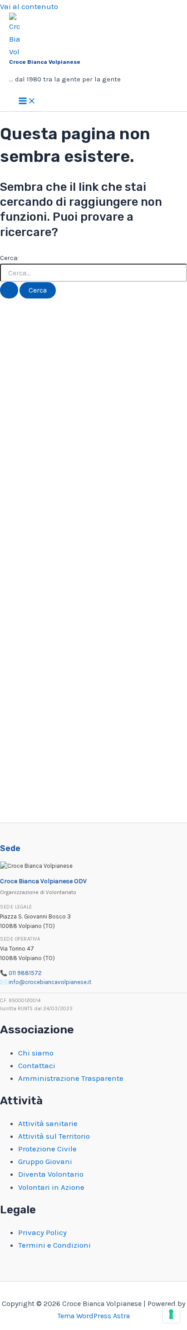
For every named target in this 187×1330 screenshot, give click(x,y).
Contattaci (36, 1065)
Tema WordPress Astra (93, 1315)
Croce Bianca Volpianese (44, 62)
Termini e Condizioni (54, 1245)
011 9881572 (25, 973)
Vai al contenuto (29, 6)
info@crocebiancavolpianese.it (50, 982)
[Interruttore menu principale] (27, 101)
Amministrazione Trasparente (70, 1078)
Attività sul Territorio (54, 1136)
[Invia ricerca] (9, 290)
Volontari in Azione (51, 1187)
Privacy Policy (42, 1232)
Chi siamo (36, 1052)
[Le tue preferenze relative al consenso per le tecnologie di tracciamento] (171, 1314)
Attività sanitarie (48, 1123)
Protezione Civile (47, 1148)
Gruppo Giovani (45, 1161)
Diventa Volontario (51, 1174)
